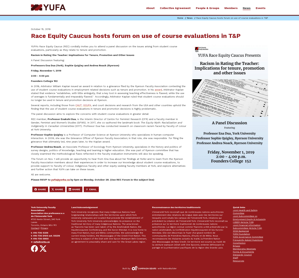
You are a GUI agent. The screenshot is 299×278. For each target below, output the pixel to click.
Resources (238, 261)
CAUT (78, 105)
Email (92, 190)
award (158, 89)
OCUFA (87, 105)
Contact (35, 228)
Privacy (44, 228)
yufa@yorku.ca (60, 179)
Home (180, 18)
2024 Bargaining (241, 231)
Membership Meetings (244, 249)
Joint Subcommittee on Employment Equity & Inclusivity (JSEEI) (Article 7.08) (249, 219)
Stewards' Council (242, 255)
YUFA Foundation (241, 234)
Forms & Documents (243, 252)
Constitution (239, 243)
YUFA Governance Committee (248, 237)
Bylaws (236, 246)
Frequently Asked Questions (248, 240)
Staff (235, 258)
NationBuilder (170, 268)
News (190, 18)
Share (41, 190)
